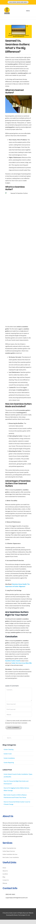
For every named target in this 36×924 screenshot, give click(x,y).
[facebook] (3, 901)
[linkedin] (11, 901)
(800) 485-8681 (10, 894)
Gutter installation (9, 758)
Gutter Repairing (9, 762)
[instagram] (8, 901)
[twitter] (5, 901)
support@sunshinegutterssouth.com (17, 897)
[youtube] (13, 901)
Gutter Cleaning (8, 749)
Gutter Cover (8, 754)
